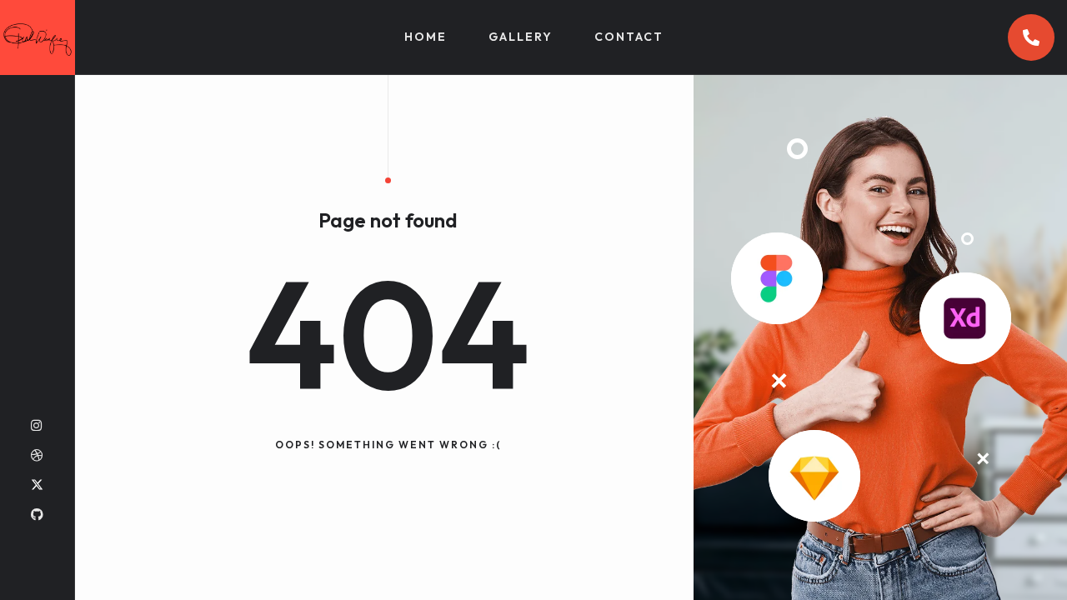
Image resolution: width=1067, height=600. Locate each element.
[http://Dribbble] (37, 455)
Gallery (520, 36)
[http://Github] (37, 514)
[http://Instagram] (36, 425)
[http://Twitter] (37, 484)
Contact (629, 36)
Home (425, 36)
